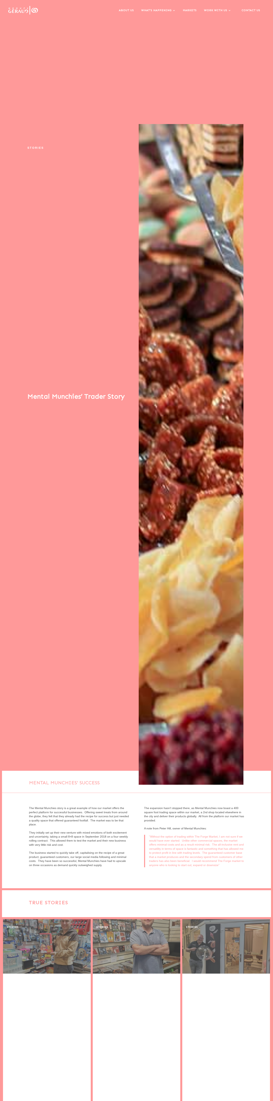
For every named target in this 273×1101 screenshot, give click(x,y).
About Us (126, 10)
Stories (12, 927)
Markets (190, 10)
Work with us (215, 10)
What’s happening (156, 10)
